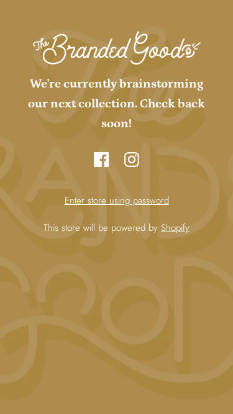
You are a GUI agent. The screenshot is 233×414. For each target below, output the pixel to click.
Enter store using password (117, 200)
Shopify (175, 228)
